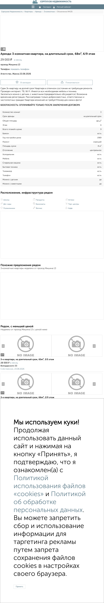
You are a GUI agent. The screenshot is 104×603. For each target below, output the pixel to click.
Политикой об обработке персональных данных (50, 502)
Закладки (47, 7)
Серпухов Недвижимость (11, 12)
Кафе (70, 208)
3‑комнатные (49, 12)
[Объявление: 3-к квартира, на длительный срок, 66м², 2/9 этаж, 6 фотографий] (26, 394)
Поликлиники (9, 208)
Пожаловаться (72, 83)
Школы (6, 200)
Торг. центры (73, 204)
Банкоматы (40, 204)
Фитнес (38, 208)
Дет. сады (7, 204)
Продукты (39, 200)
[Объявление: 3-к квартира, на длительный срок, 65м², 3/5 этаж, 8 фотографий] (26, 357)
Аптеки (71, 200)
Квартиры (29, 12)
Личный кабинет (64, 7)
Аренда (38, 12)
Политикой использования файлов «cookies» (50, 486)
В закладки (25, 83)
